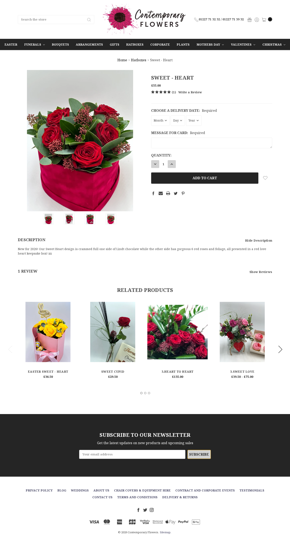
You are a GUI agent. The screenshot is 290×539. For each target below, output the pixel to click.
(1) (174, 92)
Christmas (272, 44)
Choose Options (48, 355)
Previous (10, 349)
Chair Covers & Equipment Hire (142, 490)
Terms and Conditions (137, 497)
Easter (10, 44)
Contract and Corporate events (205, 490)
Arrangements (89, 44)
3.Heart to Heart (178, 372)
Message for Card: (178, 132)
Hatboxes (135, 44)
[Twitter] (175, 193)
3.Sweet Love (242, 372)
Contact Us (102, 497)
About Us (101, 490)
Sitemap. (165, 532)
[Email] (161, 193)
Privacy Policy (39, 490)
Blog (61, 490)
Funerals (33, 44)
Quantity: (161, 155)
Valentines (241, 44)
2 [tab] (145, 393)
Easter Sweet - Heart (48, 372)
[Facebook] (153, 193)
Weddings (80, 490)
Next (280, 349)
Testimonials (251, 490)
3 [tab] (149, 393)
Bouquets (60, 44)
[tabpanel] (48, 342)
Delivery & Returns (180, 497)
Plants (183, 44)
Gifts (114, 44)
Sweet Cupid (112, 372)
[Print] (168, 193)
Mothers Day (209, 44)
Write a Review (190, 92)
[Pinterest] (183, 193)
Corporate (160, 44)
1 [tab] (141, 393)
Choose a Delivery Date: (184, 110)
